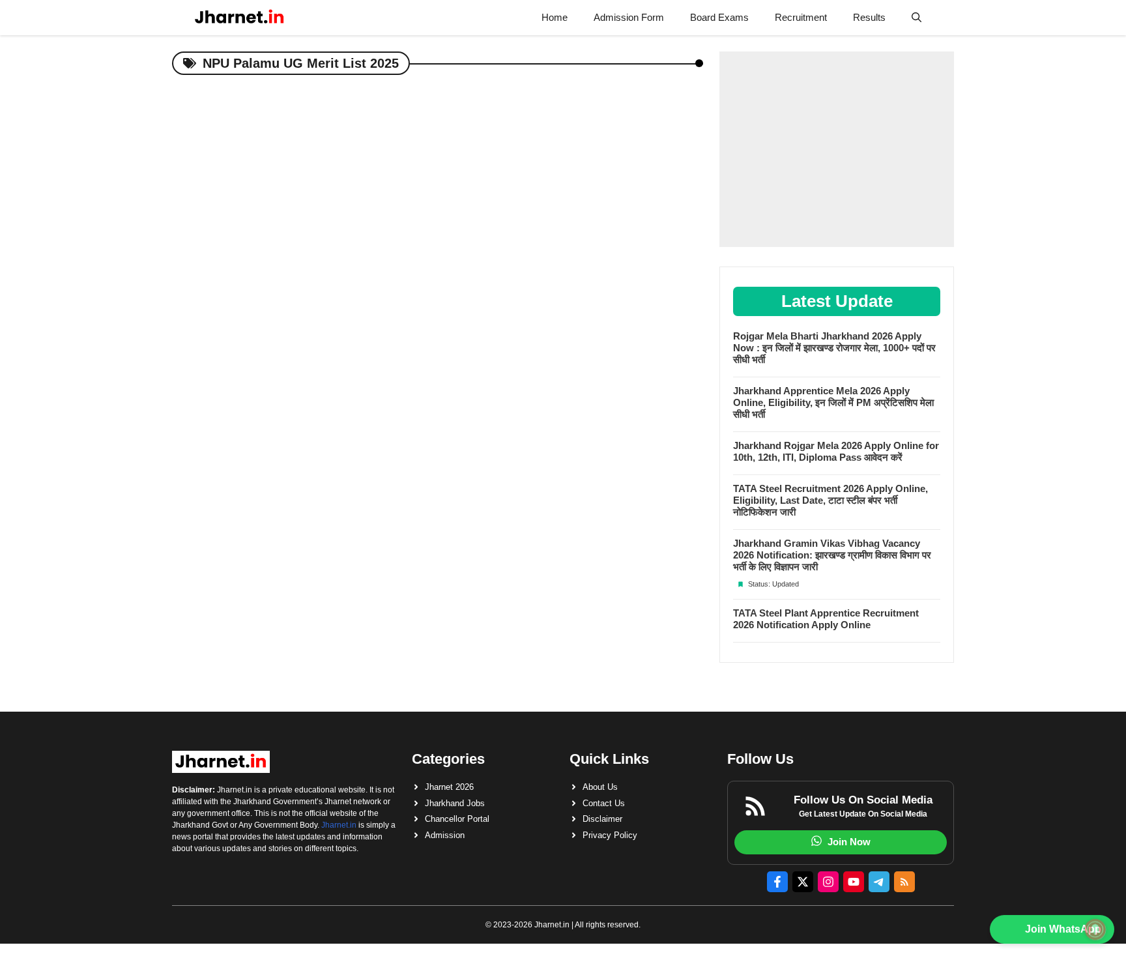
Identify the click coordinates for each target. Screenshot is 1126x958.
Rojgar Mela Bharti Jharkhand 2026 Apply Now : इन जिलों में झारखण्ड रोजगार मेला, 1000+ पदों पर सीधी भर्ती (834, 347)
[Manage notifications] (1095, 929)
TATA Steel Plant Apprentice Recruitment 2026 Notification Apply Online (826, 618)
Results (869, 17)
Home (554, 17)
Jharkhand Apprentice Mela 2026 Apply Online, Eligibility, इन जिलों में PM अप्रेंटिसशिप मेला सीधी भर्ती (833, 402)
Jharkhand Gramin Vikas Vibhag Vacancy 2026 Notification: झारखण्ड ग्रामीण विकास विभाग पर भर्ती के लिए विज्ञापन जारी (832, 555)
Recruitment (801, 17)
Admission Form (629, 17)
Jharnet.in (338, 825)
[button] (916, 17)
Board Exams (719, 17)
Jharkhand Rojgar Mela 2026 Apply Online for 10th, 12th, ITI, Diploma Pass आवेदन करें (836, 451)
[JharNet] (239, 17)
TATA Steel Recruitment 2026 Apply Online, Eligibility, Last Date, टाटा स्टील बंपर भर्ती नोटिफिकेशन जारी (830, 500)
